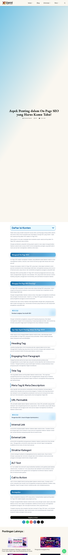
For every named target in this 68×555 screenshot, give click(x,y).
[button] (53, 228)
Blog (38, 3)
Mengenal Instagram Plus (42, 549)
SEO (36, 118)
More (56, 3)
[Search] (64, 3)
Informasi (46, 3)
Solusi (30, 3)
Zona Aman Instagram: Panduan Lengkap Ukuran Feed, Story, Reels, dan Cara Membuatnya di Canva (17, 550)
